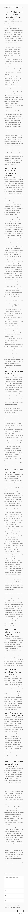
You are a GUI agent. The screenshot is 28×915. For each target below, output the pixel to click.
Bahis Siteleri (7, 778)
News (15, 21)
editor (20, 21)
